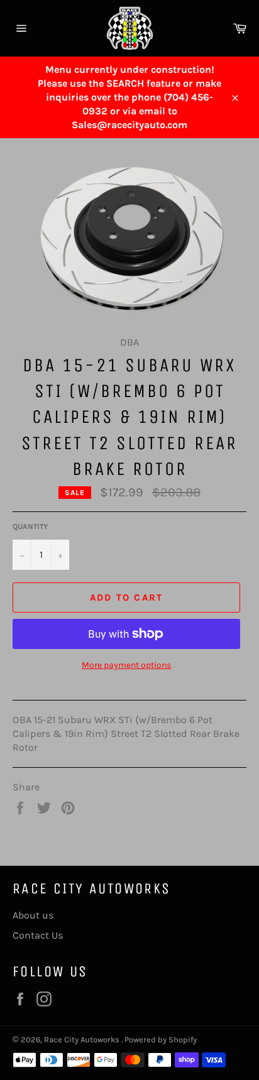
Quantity (30, 526)
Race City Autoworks (82, 1039)
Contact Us (38, 935)
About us (33, 915)
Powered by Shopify (160, 1039)
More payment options (126, 665)
